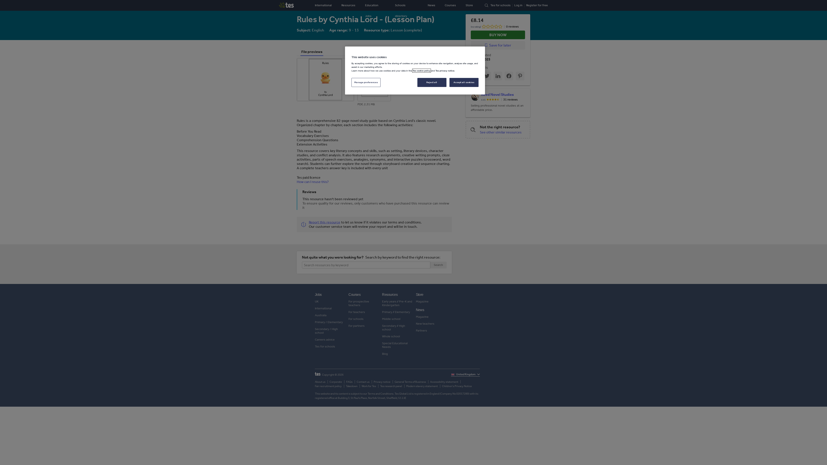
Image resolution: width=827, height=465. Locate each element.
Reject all (431, 82)
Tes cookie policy (422, 70)
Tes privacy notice (444, 70)
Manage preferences (366, 82)
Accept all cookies (464, 82)
